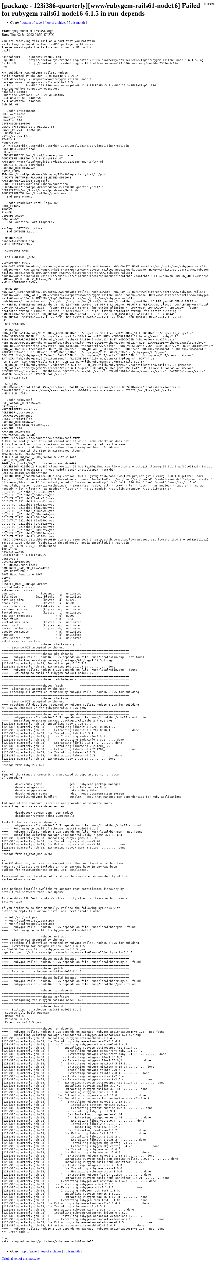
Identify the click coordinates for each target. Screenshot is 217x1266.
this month (78, 22)
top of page (29, 1251)
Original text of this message (21, 1258)
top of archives (56, 22)
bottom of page (32, 22)
